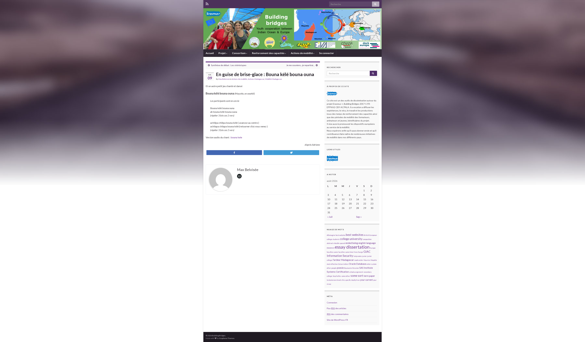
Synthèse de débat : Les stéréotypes (228, 65)
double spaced (339, 243)
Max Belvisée (223, 79)
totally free (355, 280)
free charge (358, 252)
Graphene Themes (226, 338)
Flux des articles (336, 308)
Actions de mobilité (302, 53)
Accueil (210, 53)
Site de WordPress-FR (337, 320)
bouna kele (236, 137)
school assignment (356, 272)
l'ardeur (337, 259)
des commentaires (338, 314)
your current (366, 279)
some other (346, 276)
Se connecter (326, 53)
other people (332, 268)
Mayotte (374, 260)
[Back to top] (578, 335)
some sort (357, 275)
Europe (373, 248)
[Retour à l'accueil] (292, 28)
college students (333, 239)
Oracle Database (357, 263)
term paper (369, 275)
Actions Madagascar (256, 79)
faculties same (332, 252)
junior (364, 256)
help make (358, 256)
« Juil (329, 216)
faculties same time (345, 252)
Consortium (239, 53)
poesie (340, 267)
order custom (371, 264)
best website (340, 235)
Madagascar (347, 259)
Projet (222, 53)
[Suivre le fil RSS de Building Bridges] (207, 3)
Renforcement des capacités (268, 53)
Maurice (367, 260)
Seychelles (337, 276)
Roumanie (348, 268)
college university (351, 239)
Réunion (355, 268)
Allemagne (331, 235)
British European (370, 235)
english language (367, 243)
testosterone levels (334, 280)
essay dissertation (352, 247)
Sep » (359, 216)
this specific (346, 280)
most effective (332, 264)
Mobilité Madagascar (273, 79)
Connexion (332, 302)
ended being (352, 243)
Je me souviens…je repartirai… (300, 65)
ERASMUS (330, 248)
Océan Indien (343, 264)
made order (358, 260)
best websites (354, 234)
